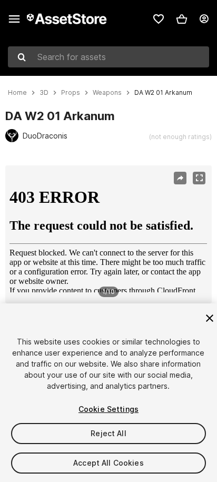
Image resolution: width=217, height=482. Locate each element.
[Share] (180, 178)
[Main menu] (14, 18)
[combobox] (108, 56)
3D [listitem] (44, 92)
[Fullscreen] (199, 178)
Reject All (108, 433)
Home (17, 92)
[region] (108, 234)
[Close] (209, 318)
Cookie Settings (108, 409)
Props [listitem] (70, 92)
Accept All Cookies (108, 462)
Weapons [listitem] (107, 92)
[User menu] (204, 19)
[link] (158, 19)
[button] (181, 19)
